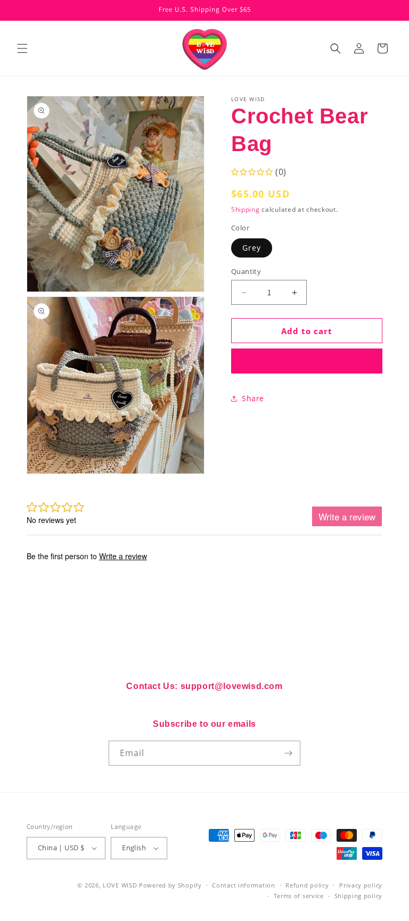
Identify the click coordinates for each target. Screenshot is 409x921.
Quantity (246, 271)
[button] (22, 48)
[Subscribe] (288, 753)
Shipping (245, 209)
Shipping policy (358, 896)
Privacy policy (360, 885)
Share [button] (253, 398)
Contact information (243, 885)
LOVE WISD (120, 885)
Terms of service (299, 896)
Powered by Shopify (170, 885)
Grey (251, 248)
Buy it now (306, 361)
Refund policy (307, 885)
